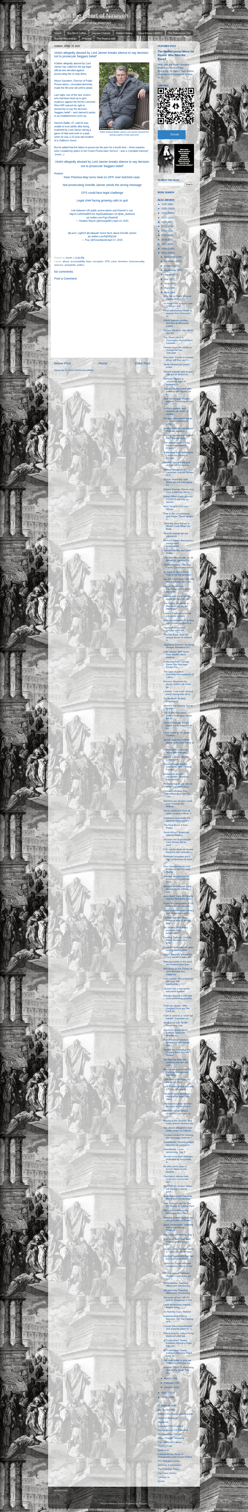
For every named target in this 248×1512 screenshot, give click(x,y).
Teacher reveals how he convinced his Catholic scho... (176, 879)
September (170, 270)
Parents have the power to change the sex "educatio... (177, 350)
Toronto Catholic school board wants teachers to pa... (177, 725)
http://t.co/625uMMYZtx (82, 214)
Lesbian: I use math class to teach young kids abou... (178, 692)
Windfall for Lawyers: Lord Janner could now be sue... (177, 889)
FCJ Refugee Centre (169, 1461)
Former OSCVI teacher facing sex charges (175, 751)
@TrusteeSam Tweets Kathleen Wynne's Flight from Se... (177, 1343)
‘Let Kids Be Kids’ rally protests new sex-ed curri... (175, 1062)
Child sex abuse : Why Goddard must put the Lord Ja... (176, 1008)
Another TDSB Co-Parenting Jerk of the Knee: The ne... (178, 1370)
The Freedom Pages (169, 1469)
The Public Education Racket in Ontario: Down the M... (177, 715)
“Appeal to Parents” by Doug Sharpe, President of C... (178, 646)
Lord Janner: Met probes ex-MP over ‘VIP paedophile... (178, 981)
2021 (164, 226)
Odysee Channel (101, 33)
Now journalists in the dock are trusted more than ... (177, 963)
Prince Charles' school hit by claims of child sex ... (178, 1334)
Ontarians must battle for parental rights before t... (177, 819)
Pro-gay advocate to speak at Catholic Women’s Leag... (177, 421)
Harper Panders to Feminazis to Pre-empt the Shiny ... (176, 589)
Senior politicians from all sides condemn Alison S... (178, 812)
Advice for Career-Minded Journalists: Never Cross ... (177, 1266)
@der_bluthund (126, 214)
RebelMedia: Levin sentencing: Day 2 (174, 1150)
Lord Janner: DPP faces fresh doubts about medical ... (176, 654)
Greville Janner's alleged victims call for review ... (177, 463)
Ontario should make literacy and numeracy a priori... (178, 911)
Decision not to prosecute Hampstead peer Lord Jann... (177, 1096)
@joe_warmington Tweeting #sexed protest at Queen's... (178, 1227)
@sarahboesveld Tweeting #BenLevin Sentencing (177, 1197)
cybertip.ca (163, 1477)
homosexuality (136, 261)
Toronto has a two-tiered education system (176, 990)
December (170, 257)
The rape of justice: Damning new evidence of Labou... (178, 674)
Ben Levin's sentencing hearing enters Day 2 (175, 1211)
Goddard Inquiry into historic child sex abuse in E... (178, 429)
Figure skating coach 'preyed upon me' (174, 629)
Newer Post (62, 363)
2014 (164, 1393)
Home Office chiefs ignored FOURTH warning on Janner (177, 499)
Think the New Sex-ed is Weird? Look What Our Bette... (176, 526)
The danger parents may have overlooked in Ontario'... (176, 445)
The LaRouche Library (170, 1442)
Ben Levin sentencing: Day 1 (178, 1234)
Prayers (86, 38)
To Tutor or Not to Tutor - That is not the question (177, 573)
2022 (164, 222)
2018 (164, 239)
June (167, 283)
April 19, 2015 (120, 221)
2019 (164, 235)
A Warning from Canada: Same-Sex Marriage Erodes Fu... (176, 664)
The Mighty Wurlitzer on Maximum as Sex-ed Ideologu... (176, 606)
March (168, 1378)
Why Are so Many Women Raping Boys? (177, 297)
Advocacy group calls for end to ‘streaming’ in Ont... (178, 1298)
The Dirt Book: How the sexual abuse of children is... (177, 637)
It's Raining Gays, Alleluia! (177, 1312)
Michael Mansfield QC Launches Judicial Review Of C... (178, 472)
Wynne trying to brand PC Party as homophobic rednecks (177, 1072)
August (168, 274)
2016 (164, 248)
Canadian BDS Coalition (170, 1426)
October (168, 266)
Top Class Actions (167, 1473)
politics (80, 265)
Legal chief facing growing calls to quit (102, 200)
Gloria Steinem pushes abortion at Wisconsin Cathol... (176, 323)
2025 (164, 208)
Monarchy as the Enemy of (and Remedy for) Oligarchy (177, 971)
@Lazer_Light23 (77, 233)
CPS (107, 261)
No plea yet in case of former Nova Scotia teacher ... (175, 1169)
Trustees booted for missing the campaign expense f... (178, 1136)
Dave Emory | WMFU (150, 33)
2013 (164, 1397)
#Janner (121, 210)
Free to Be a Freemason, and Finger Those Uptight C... (178, 516)
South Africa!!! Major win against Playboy (176, 833)
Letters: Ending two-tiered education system (177, 614)
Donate (174, 134)
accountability (78, 261)
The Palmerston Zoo (179, 33)
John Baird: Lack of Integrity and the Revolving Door (178, 897)
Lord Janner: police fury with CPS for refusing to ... (178, 1087)
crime (114, 261)
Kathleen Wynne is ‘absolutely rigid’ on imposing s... (174, 381)
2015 (164, 253)
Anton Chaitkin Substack (171, 1438)
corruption (98, 261)
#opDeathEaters (105, 214)
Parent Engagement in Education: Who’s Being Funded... (177, 767)
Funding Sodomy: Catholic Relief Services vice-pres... (177, 940)
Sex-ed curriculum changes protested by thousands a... (178, 1159)
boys (88, 261)
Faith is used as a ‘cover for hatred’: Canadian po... (178, 1017)
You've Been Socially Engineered (174, 699)
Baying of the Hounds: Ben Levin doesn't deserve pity (178, 1122)
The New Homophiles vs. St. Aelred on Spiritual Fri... (178, 559)
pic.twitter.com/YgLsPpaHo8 (102, 217)
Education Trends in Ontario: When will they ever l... (178, 358)
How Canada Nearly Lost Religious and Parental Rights (176, 869)
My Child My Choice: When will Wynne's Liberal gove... (177, 1189)
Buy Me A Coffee (76, 33)
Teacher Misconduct (65, 38)
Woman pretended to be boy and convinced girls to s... (178, 621)
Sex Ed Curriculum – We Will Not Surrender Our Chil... (178, 580)
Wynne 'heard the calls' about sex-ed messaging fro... (177, 482)
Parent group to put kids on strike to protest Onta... (177, 785)
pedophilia (70, 265)
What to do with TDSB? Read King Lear (175, 1024)
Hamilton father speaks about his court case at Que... (176, 1113)
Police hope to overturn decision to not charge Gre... (176, 1042)
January (168, 1387)
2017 (164, 244)
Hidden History (124, 33)
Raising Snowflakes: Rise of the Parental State (178, 436)
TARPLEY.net (165, 1446)
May (166, 288)
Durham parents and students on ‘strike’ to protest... (175, 411)
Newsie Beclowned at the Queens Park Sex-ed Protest (176, 1052)
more (58, 154)
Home (58, 33)
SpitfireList (163, 1450)
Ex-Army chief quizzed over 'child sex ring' (178, 304)
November (170, 261)
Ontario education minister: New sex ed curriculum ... (178, 1105)
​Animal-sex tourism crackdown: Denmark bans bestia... (176, 777)
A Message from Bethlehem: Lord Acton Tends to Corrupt (178, 455)
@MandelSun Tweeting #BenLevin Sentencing (176, 1284)
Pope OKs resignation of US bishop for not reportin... (178, 904)
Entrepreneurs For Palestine (173, 1430)
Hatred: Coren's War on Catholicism (176, 758)
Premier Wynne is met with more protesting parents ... (177, 998)
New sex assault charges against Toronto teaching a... (177, 401)
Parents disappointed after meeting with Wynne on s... (177, 391)
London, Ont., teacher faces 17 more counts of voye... (178, 1250)
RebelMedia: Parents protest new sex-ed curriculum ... (178, 1143)
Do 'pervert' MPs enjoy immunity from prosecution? (175, 930)
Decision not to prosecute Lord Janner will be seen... (177, 842)
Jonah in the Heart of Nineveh (88, 15)
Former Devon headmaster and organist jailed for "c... (178, 1327)
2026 (164, 204)
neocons (58, 265)
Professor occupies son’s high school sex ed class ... (177, 859)
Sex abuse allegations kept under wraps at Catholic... (178, 1129)
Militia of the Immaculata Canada (175, 1414)
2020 (164, 231)
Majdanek (163, 1422)
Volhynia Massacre (168, 1418)
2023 (164, 217)
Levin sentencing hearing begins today (176, 1306)
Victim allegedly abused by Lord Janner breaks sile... (178, 955)
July (166, 279)
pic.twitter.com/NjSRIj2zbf (102, 236)
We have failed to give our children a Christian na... (177, 1361)
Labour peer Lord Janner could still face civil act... (177, 597)
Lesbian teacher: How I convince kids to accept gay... (177, 920)
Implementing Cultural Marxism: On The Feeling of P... (178, 1319)
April (167, 292)
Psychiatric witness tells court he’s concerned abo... (175, 1179)
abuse (66, 261)
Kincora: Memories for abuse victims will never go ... (177, 684)
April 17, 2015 (114, 240)
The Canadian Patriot (169, 1434)
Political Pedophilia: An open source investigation (178, 948)
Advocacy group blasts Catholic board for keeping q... (175, 1033)
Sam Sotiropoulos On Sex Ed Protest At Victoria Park (178, 1204)
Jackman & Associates (170, 1465)
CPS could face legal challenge (102, 192)
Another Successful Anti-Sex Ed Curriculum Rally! (178, 1257)
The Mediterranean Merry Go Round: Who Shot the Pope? (176, 55)
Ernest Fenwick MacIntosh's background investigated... (178, 543)
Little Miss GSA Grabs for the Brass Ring (176, 1080)
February (169, 1383)
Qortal (161, 1481)
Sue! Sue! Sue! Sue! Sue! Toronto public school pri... (177, 1242)
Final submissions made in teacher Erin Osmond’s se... (177, 313)
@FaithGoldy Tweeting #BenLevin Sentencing (176, 1291)
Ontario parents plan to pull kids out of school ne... (177, 373)
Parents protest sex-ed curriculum (175, 534)
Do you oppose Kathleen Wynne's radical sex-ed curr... (177, 1276)
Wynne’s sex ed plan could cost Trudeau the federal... (177, 804)
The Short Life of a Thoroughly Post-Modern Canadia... (178, 340)
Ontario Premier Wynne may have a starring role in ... (178, 490)
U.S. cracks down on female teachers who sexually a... (178, 850)
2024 (164, 213)
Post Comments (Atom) (81, 370)
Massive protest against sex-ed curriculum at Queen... (178, 1219)
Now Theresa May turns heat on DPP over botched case (102, 177)
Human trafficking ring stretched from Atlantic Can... (176, 794)
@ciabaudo (93, 233)
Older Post (142, 363)
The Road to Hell (106, 38)
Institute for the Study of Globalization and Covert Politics (175, 1455)
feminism (123, 261)
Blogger (143, 1503)
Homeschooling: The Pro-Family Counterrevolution (178, 566)
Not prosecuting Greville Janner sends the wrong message (102, 185)
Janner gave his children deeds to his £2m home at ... (178, 742)
